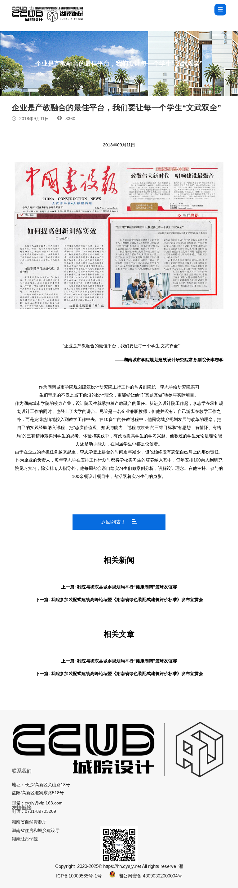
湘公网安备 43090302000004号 (150, 875)
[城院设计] (47, 9)
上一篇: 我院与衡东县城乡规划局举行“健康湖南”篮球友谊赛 (119, 586)
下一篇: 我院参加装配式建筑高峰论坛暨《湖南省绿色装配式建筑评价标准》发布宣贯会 (119, 599)
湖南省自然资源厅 (29, 821)
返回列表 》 (114, 522)
